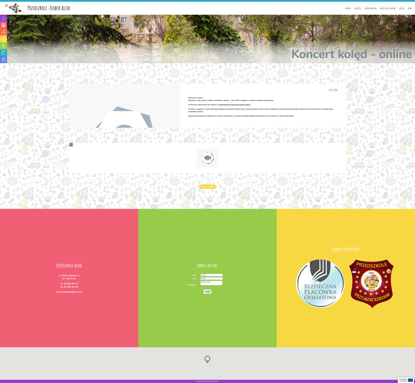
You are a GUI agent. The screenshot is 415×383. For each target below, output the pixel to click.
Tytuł (194, 278)
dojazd (402, 8)
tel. (69, 283)
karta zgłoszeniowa (388, 8)
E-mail (193, 275)
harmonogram (371, 8)
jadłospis (357, 8)
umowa (348, 8)
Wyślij (207, 291)
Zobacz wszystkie (207, 186)
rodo (410, 8)
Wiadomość (192, 284)
